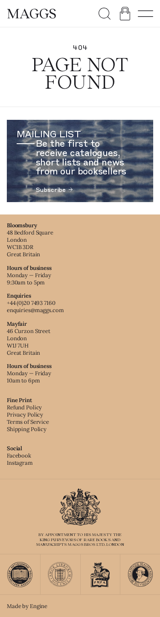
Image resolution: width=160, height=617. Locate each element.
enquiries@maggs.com (35, 310)
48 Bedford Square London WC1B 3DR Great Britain (30, 243)
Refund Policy (24, 407)
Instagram (20, 462)
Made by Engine (27, 606)
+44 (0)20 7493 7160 (31, 303)
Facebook (19, 455)
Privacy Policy (25, 414)
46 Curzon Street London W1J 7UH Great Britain (28, 341)
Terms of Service (28, 422)
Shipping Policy (27, 429)
